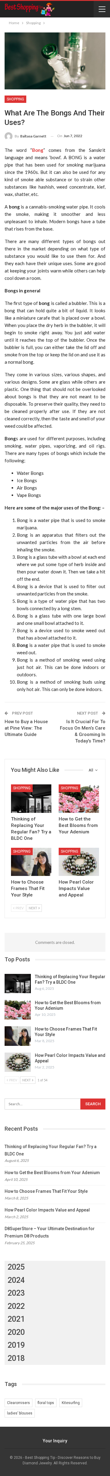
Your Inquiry (55, 1440)
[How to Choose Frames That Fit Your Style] (31, 862)
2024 (16, 1280)
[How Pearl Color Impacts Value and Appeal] (79, 862)
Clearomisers (18, 1403)
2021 (16, 1319)
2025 (16, 1267)
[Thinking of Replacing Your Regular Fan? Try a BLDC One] (31, 798)
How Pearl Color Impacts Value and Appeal (47, 1209)
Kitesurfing (71, 1403)
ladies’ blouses (19, 1413)
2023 (16, 1293)
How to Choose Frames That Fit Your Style (46, 1191)
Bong (37, 150)
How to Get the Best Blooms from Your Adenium (52, 1172)
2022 (16, 1306)
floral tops (46, 1403)
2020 (16, 1332)
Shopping (15, 99)
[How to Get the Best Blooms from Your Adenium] (79, 798)
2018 (16, 1358)
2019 (16, 1345)
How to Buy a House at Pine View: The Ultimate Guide (26, 728)
